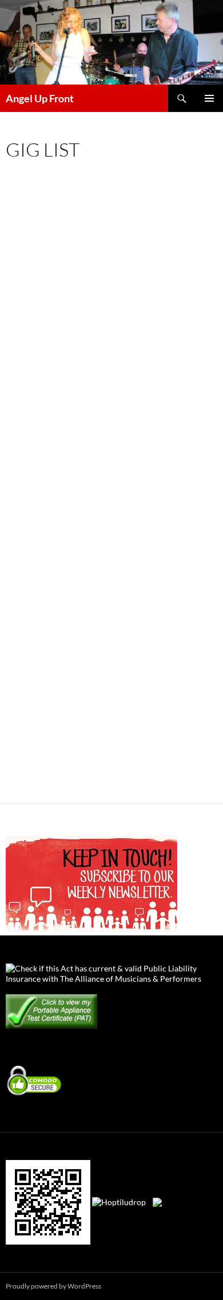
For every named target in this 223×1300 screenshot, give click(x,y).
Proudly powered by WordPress (53, 1286)
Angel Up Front (40, 98)
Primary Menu (209, 98)
